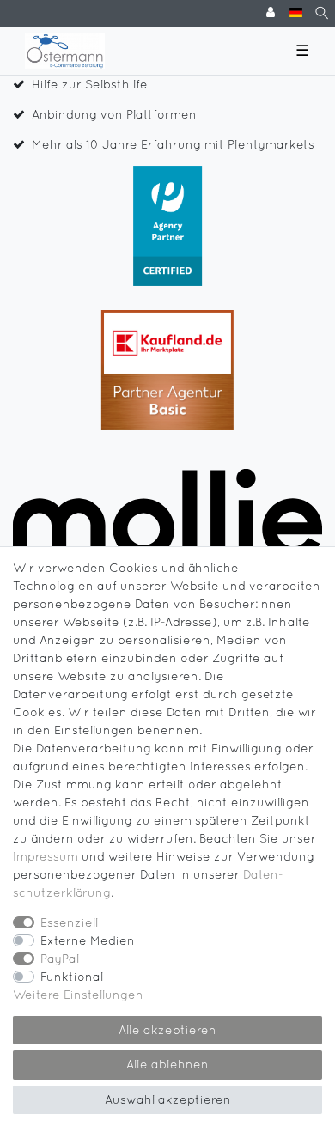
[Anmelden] (272, 13)
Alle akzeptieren (167, 1030)
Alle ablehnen (167, 1064)
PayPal (59, 958)
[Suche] (321, 13)
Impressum (45, 856)
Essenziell (69, 922)
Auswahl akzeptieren (168, 1099)
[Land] (295, 13)
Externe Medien (87, 940)
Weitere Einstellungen (78, 994)
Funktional (71, 976)
